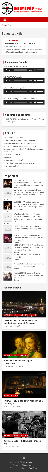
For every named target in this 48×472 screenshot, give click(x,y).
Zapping (33, 315)
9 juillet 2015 (8, 447)
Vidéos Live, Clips (21, 315)
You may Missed (12, 287)
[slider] (40, 70)
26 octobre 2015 (9, 406)
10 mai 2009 (8, 46)
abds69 (16, 46)
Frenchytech (8, 146)
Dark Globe (7, 140)
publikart (6, 157)
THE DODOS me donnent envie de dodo (29, 235)
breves (15, 40)
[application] (24, 70)
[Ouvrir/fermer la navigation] (5, 19)
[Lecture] (6, 70)
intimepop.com (30, 462)
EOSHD (6, 143)
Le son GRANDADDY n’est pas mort (19, 43)
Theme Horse (27, 465)
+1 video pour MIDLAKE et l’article (27, 255)
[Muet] (35, 70)
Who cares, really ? (10, 166)
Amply (5, 138)
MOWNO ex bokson (10, 154)
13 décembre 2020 (10, 366)
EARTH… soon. (19, 226)
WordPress (33, 468)
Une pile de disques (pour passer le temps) (19, 163)
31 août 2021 (8, 326)
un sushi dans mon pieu (12, 160)
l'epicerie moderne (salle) (13, 149)
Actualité (7, 40)
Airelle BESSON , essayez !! (24, 273)
